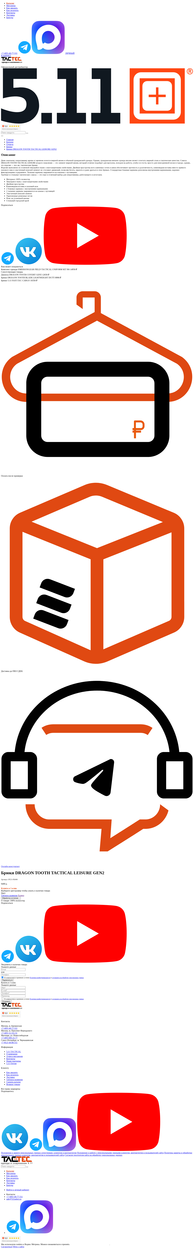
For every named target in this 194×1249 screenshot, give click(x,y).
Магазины (11, 5)
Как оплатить (12, 10)
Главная (9, 139)
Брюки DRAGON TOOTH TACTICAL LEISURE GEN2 (31, 149)
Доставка (10, 15)
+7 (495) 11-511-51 (9, 1033)
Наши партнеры (13, 1061)
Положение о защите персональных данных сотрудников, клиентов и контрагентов (39, 1153)
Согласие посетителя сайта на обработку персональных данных (93, 1155)
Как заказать (12, 8)
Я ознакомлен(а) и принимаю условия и (44, 978)
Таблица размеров (9, 895)
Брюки (9, 147)
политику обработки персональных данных (89, 1244)
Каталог (10, 142)
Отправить (6, 1001)
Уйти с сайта (18, 1247)
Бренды (9, 17)
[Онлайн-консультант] (24, 53)
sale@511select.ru (13, 1199)
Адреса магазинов (14, 1056)
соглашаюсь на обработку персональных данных (68, 978)
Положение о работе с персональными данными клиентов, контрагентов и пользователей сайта (120, 1153)
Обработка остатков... (11, 898)
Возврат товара (13, 1084)
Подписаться (7, 980)
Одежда (9, 144)
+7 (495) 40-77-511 (9, 1028)
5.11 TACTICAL (13, 1051)
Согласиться (6, 1247)
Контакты (10, 13)
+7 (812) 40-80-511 (9, 1042)
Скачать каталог (13, 1082)
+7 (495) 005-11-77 (9, 1038)
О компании (11, 1054)
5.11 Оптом (11, 1063)
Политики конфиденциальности (40, 978)
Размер (21, 895)
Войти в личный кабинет (17, 1190)
